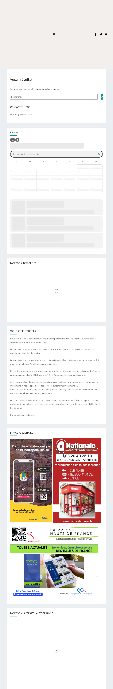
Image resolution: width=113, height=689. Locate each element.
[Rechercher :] (56, 97)
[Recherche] (102, 97)
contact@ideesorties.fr (21, 114)
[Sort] (17, 140)
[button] (54, 34)
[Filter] (12, 140)
